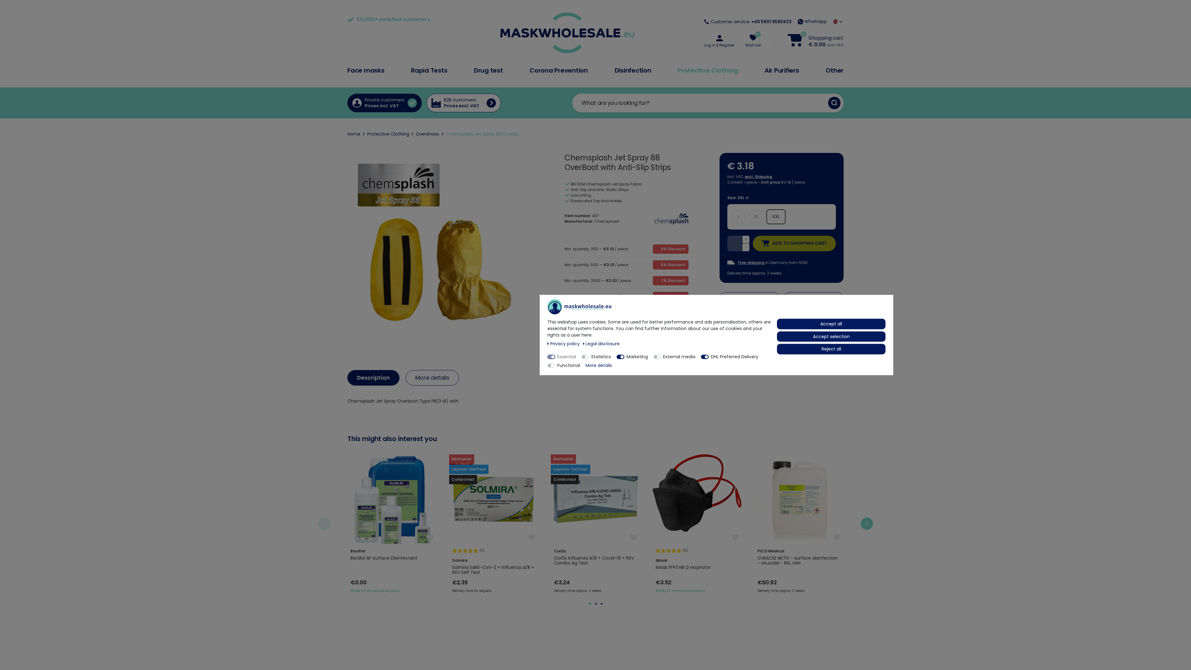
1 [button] (590, 603)
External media (679, 357)
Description (373, 378)
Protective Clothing (708, 70)
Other (835, 70)
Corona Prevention (558, 70)
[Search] (834, 103)
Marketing (637, 357)
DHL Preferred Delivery (734, 357)
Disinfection (633, 70)
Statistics (601, 357)
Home (353, 134)
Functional (568, 365)
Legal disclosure (603, 344)
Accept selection (831, 336)
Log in (710, 45)
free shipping (751, 263)
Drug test (488, 70)
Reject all (831, 349)
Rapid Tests (429, 70)
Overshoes (427, 134)
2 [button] (596, 604)
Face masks (366, 70)
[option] (392, 523)
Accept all (831, 324)
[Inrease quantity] (746, 240)
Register (726, 45)
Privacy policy (565, 344)
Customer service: (751, 22)
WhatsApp (815, 21)
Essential (566, 357)
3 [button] (601, 604)
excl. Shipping (758, 176)
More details (432, 378)
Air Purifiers (782, 70)
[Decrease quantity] (746, 247)
